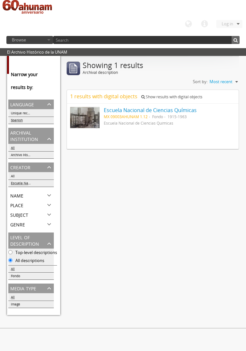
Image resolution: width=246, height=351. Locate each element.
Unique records (22, 113)
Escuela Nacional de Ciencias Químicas (32, 183)
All (13, 147)
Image (15, 304)
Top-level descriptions (35, 252)
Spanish (17, 120)
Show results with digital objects (173, 97)
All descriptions (29, 260)
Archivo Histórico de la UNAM (32, 155)
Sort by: (200, 81)
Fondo (15, 276)
